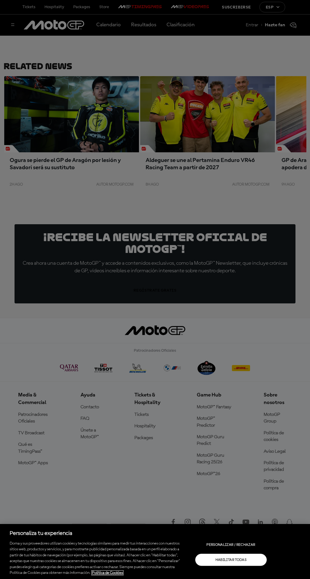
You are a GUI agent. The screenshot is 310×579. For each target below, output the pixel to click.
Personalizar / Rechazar (230, 544)
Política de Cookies (107, 573)
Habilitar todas (231, 559)
